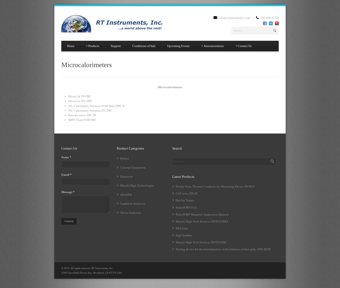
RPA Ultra (182, 228)
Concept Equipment (132, 167)
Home (70, 46)
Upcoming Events (178, 46)
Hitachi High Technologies (137, 185)
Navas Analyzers (130, 212)
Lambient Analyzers (132, 203)
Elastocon (126, 176)
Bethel (124, 158)
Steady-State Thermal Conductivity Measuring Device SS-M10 (215, 186)
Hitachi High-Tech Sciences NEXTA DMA (202, 221)
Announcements (212, 46)
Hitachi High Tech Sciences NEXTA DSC (201, 242)
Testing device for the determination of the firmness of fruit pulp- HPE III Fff (223, 249)
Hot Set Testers (185, 200)
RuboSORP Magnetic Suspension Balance (202, 214)
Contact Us (243, 46)
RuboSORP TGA (186, 207)
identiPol (126, 194)
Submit (69, 221)
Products (92, 46)
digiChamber (184, 235)
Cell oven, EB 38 (186, 193)
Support (116, 46)
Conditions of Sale (144, 46)
